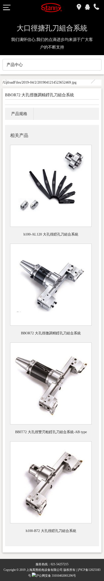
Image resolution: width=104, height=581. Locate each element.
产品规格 (19, 114)
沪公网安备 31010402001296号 (56, 575)
